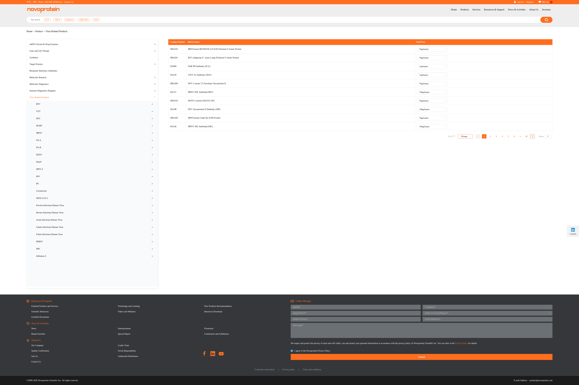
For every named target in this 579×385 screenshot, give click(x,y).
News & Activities (516, 9)
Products (464, 9)
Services (476, 9)
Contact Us (68, 2)
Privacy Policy (461, 343)
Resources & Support (494, 9)
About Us (533, 9)
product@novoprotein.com (541, 380)
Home (454, 9)
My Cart (547, 2)
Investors (546, 9)
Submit (421, 357)
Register (530, 2)
